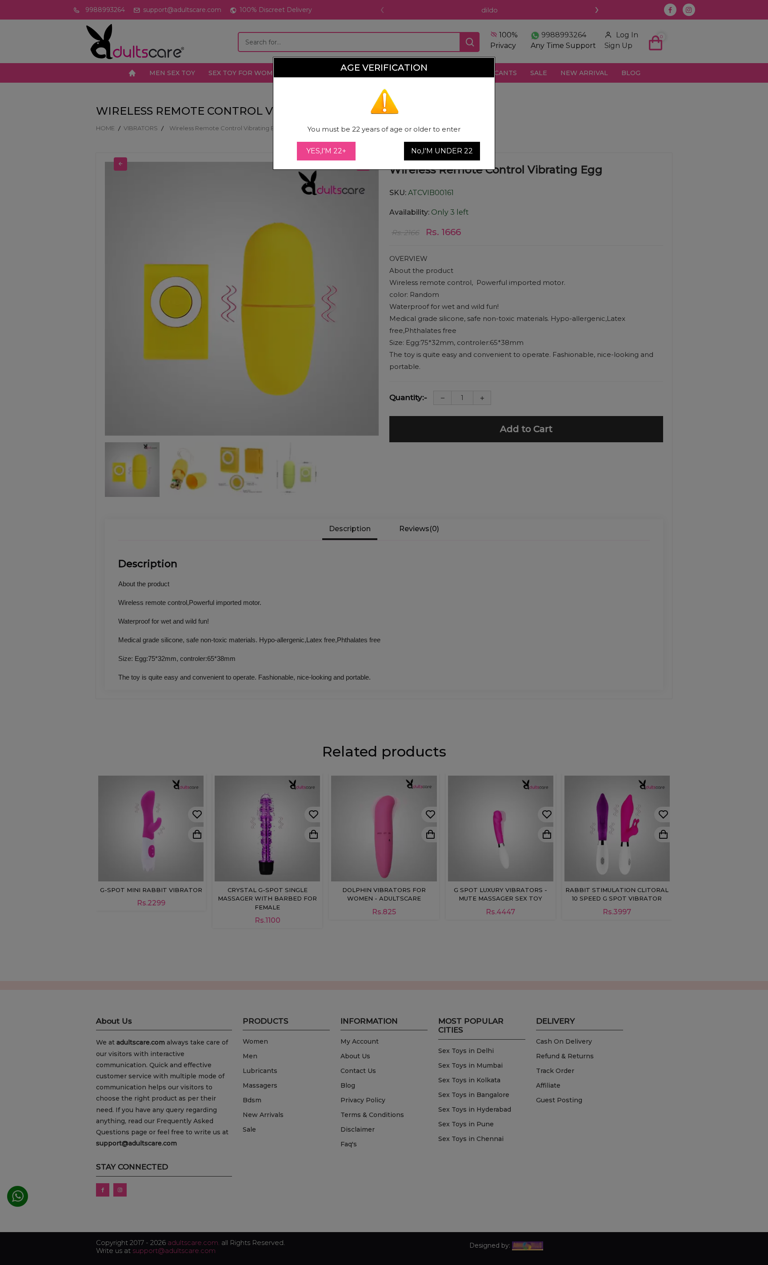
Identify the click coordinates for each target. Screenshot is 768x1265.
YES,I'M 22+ (326, 151)
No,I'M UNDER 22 (442, 151)
